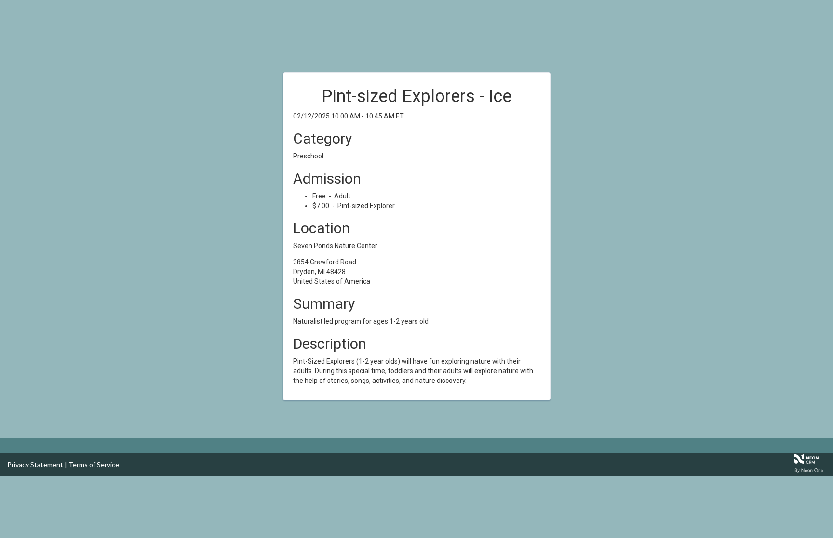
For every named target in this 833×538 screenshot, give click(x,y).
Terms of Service (93, 464)
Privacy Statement (35, 464)
